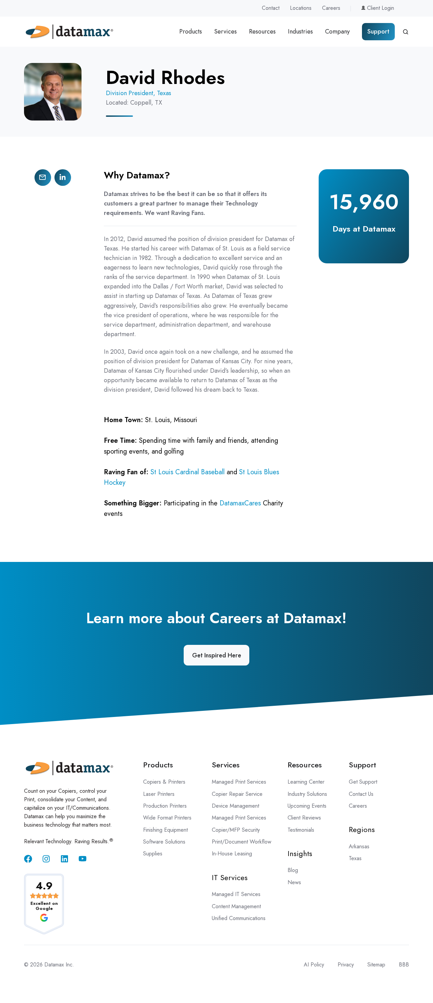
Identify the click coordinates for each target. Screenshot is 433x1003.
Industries (300, 31)
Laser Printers (159, 794)
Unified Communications (239, 918)
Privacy (346, 964)
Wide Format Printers (167, 818)
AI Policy (314, 964)
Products (190, 31)
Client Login (379, 8)
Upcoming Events (307, 806)
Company (337, 31)
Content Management (236, 906)
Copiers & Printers (164, 782)
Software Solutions (164, 842)
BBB (404, 964)
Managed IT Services (236, 894)
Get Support (363, 782)
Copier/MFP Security (236, 830)
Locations (301, 8)
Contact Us (361, 794)
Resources (262, 31)
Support (378, 31)
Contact (270, 8)
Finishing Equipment (165, 830)
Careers (331, 8)
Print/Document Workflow (241, 842)
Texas (355, 858)
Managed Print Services (239, 782)
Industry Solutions (307, 794)
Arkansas (359, 846)
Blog (293, 870)
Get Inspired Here (216, 655)
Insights (300, 853)
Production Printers (165, 806)
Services (225, 31)
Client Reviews (304, 818)
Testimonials (301, 830)
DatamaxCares (240, 503)
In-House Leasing (232, 853)
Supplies (152, 853)
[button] (405, 31)
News (294, 882)
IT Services (230, 877)
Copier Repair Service (237, 794)
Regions (362, 829)
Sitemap (376, 964)
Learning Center (306, 782)
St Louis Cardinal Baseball (188, 472)
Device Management (235, 806)
